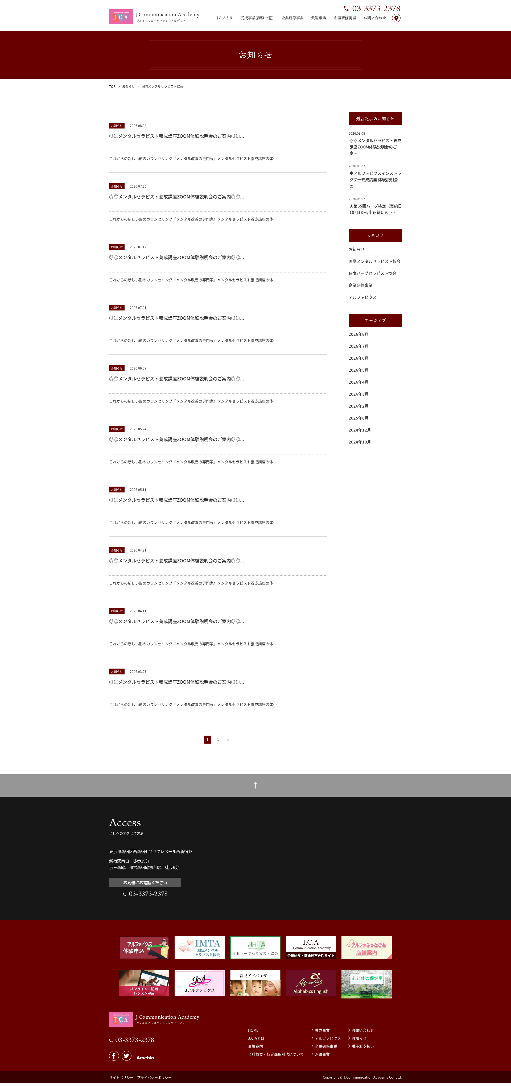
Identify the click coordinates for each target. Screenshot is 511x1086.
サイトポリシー (121, 1077)
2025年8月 (359, 418)
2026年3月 (359, 394)
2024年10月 (360, 442)
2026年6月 (359, 358)
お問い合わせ (375, 17)
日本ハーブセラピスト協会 (372, 273)
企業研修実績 (345, 17)
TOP (112, 86)
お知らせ (128, 86)
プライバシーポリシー (154, 1077)
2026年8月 (359, 334)
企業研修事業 (292, 17)
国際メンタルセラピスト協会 (375, 261)
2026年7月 (359, 346)
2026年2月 (359, 406)
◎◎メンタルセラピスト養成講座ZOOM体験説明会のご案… (375, 147)
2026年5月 (359, 370)
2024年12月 (360, 430)
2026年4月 (359, 382)
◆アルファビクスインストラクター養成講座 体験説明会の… (375, 179)
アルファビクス (363, 297)
